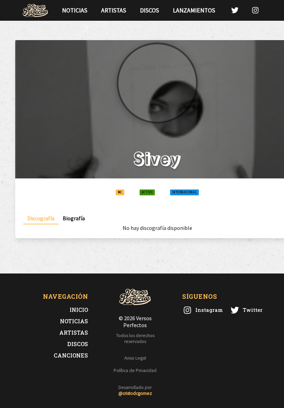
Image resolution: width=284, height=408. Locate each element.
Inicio (79, 309)
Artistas (113, 10)
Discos (149, 10)
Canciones (71, 355)
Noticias (74, 10)
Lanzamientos (194, 10)
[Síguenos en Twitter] (235, 10)
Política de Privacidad (135, 370)
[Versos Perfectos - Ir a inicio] (35, 10)
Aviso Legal (135, 358)
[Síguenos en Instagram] (255, 10)
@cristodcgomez (135, 393)
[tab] (41, 218)
